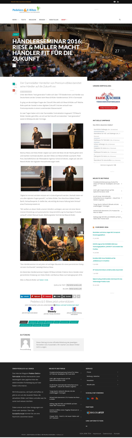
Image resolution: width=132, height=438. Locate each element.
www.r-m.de (44, 280)
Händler (49, 322)
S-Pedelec (33, 322)
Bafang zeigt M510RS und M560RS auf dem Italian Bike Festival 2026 (107, 218)
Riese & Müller (75, 289)
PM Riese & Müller (74, 285)
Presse (89, 372)
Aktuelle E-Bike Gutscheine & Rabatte (21, 2)
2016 (56, 322)
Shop (63, 19)
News (14, 19)
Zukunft (74, 322)
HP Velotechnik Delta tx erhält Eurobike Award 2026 (108, 270)
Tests (23, 19)
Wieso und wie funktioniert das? (67, 305)
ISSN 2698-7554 (85, 433)
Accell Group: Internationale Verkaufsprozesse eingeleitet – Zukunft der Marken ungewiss (106, 198)
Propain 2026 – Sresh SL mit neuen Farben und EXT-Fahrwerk (64, 417)
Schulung (64, 322)
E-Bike (41, 322)
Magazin (32, 19)
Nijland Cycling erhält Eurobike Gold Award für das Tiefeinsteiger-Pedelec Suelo (107, 280)
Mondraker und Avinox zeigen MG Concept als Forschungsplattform (106, 233)
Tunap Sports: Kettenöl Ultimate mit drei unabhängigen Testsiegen (106, 205)
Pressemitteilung (27, 65)
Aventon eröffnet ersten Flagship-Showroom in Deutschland (64, 411)
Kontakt (117, 433)
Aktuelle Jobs (91, 384)
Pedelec (45, 325)
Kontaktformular (18, 414)
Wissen (42, 19)
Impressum (97, 433)
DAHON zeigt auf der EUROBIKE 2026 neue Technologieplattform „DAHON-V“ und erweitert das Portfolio (108, 246)
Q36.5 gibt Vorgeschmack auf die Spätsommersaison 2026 (103, 191)
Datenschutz (107, 433)
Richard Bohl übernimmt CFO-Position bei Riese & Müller (106, 211)
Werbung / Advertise (93, 376)
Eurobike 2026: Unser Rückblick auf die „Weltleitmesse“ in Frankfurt (104, 259)
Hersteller (53, 19)
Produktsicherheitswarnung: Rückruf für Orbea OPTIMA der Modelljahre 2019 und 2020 (106, 183)
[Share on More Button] (74, 296)
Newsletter (90, 380)
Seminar (37, 325)
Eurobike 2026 (102, 227)
